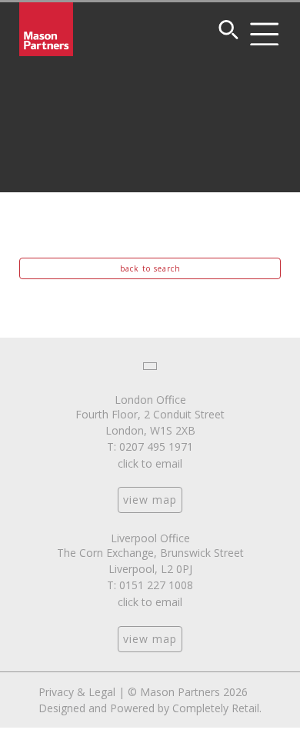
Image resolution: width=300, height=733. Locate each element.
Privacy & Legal (76, 692)
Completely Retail (215, 708)
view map (150, 499)
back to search (150, 268)
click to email (150, 463)
